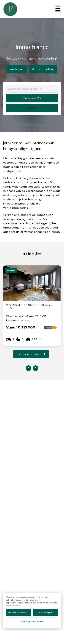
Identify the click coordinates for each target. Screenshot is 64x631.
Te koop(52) (32, 98)
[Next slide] (35, 368)
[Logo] (17, 9)
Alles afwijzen (46, 612)
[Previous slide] (28, 368)
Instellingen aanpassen (32, 621)
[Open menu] (58, 8)
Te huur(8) (32, 108)
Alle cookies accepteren (19, 612)
